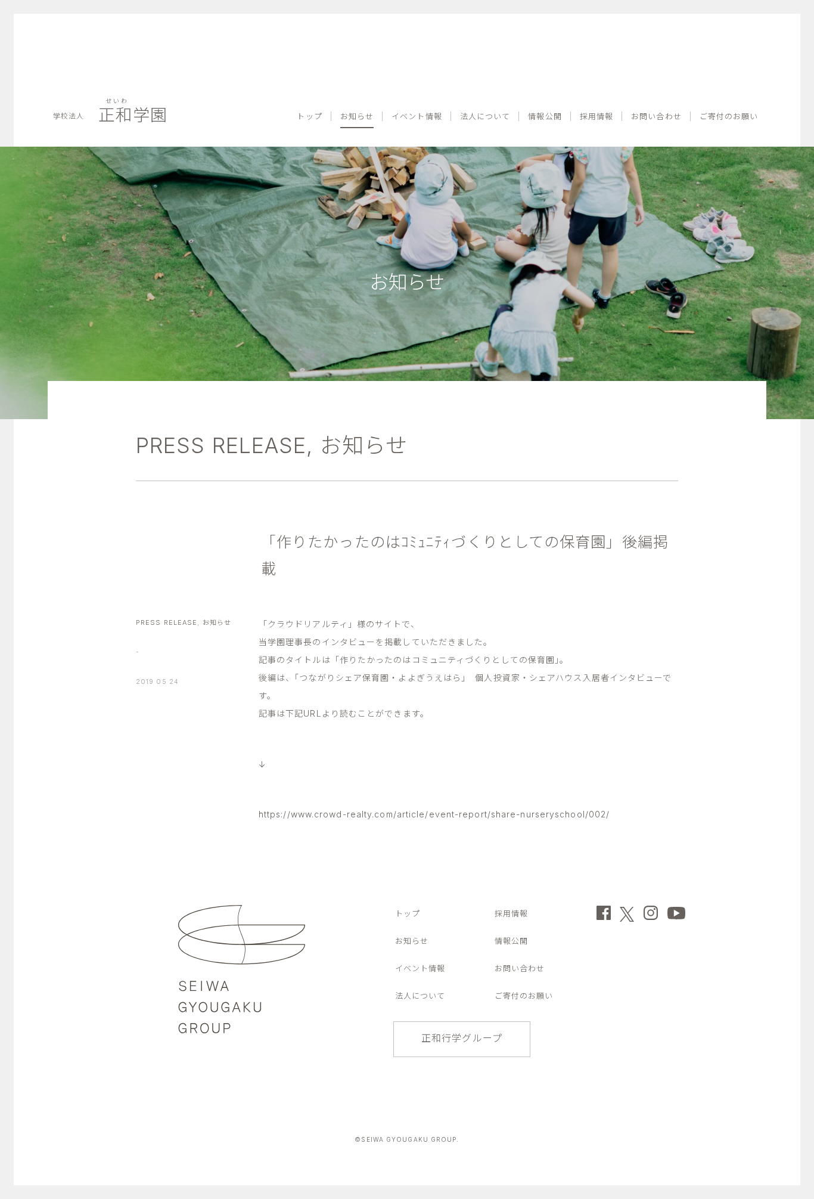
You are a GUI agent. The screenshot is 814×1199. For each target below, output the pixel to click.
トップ (359, 27)
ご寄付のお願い (733, 27)
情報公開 (568, 27)
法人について (515, 27)
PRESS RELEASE (221, 445)
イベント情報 (454, 27)
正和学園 (109, 27)
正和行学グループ (461, 1038)
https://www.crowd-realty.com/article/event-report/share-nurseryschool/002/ (434, 814)
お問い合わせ (667, 27)
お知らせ (401, 27)
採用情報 (614, 27)
